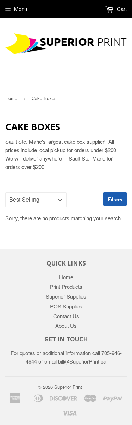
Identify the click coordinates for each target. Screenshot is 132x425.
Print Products (66, 286)
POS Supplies (66, 306)
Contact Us (66, 316)
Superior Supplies (66, 296)
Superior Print (68, 387)
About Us (66, 325)
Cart (121, 8)
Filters (115, 199)
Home (11, 98)
